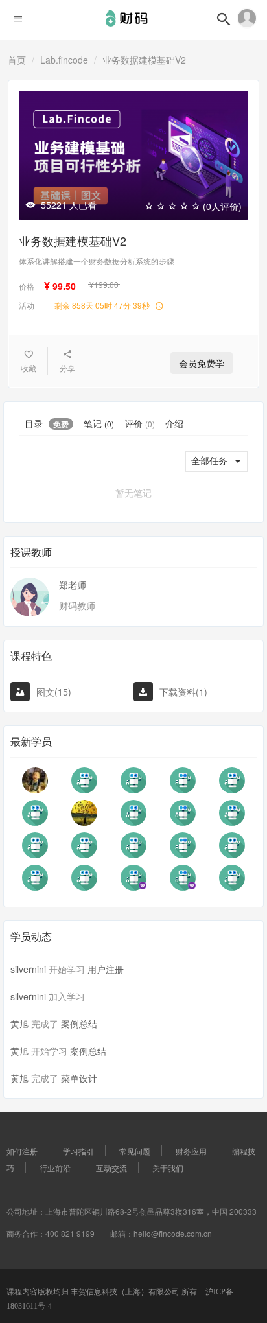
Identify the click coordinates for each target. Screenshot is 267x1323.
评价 (139, 423)
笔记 (99, 423)
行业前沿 (55, 1167)
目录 (47, 423)
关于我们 (167, 1167)
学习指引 (78, 1150)
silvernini (28, 969)
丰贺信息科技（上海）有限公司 (126, 1291)
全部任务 (209, 461)
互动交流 (111, 1167)
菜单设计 (79, 1077)
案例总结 (79, 1023)
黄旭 (19, 1023)
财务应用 (191, 1150)
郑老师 (72, 584)
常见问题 (134, 1150)
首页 (17, 59)
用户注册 (105, 969)
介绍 (174, 423)
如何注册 (22, 1150)
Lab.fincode (64, 59)
